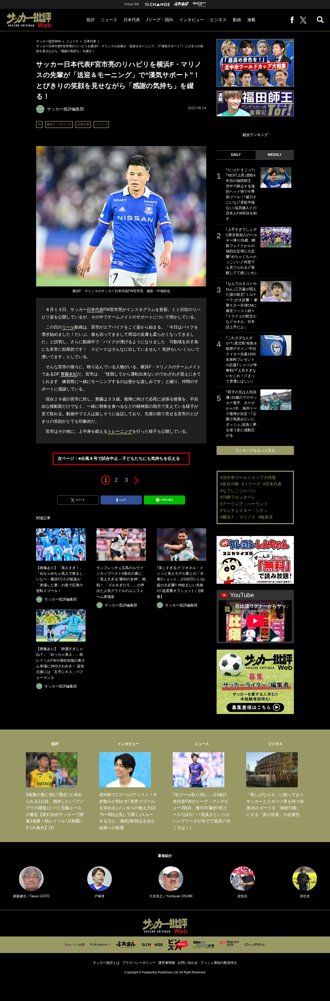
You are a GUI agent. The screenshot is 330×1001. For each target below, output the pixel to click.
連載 (251, 20)
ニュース (109, 20)
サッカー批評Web (48, 41)
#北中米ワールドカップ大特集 (248, 477)
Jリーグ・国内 (159, 20)
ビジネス (218, 20)
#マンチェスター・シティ (244, 510)
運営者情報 (166, 963)
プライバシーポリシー (139, 963)
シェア (122, 500)
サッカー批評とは (106, 963)
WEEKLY (275, 155)
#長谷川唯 (229, 484)
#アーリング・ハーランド (244, 504)
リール (68, 327)
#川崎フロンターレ (237, 497)
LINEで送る (167, 500)
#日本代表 (272, 484)
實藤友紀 (69, 374)
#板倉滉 (265, 517)
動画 (237, 20)
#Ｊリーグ (251, 484)
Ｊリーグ (101, 124)
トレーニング (120, 431)
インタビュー (191, 20)
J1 (39, 124)
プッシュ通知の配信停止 (218, 963)
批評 (90, 20)
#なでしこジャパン (237, 491)
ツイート (80, 500)
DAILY (236, 155)
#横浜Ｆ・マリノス (237, 517)
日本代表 (131, 20)
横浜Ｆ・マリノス (59, 124)
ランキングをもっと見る (255, 450)
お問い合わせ (188, 963)
